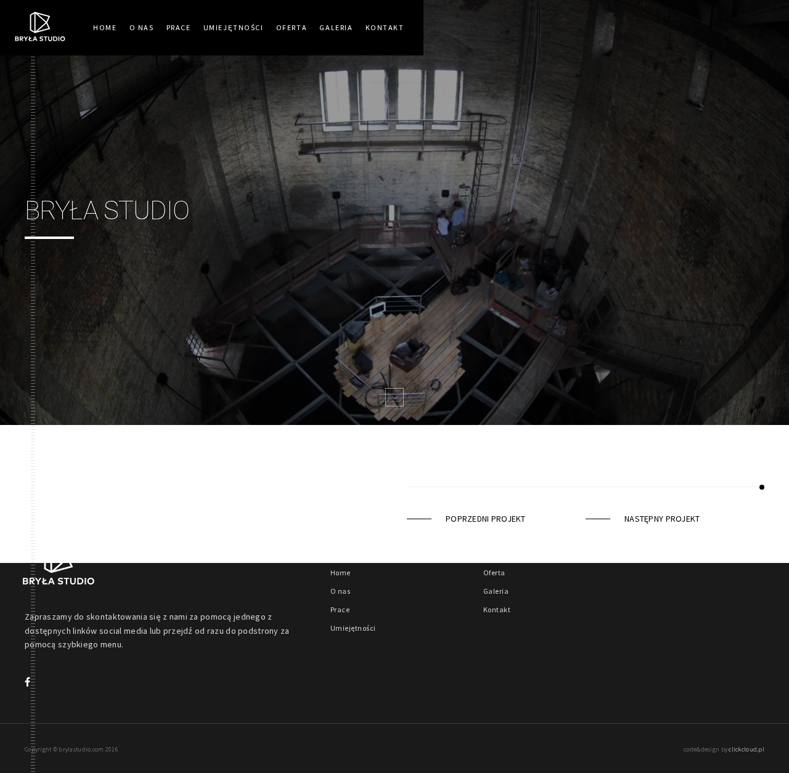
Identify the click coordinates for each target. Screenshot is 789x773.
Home (105, 27)
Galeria (336, 27)
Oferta (291, 27)
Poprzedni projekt (486, 518)
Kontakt (385, 27)
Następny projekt (662, 518)
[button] (394, 397)
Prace (178, 27)
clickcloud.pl (746, 749)
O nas (141, 27)
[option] (394, 212)
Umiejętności (233, 27)
